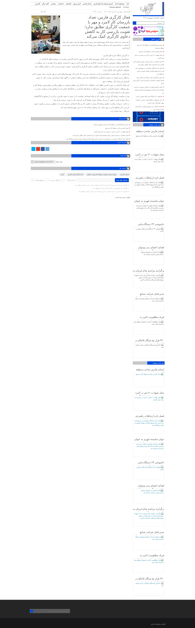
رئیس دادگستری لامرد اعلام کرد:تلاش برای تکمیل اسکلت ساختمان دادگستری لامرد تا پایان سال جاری (148, 80)
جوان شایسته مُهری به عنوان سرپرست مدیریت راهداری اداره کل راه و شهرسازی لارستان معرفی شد (149, 90)
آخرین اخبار (155, 39)
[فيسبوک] (43, 149)
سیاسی (53, 4)
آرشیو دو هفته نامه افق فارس (103, 4)
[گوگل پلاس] (38, 149)
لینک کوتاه (59, 162)
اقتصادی (68, 4)
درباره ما (126, 7)
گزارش (37, 4)
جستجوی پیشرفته (115, 7)
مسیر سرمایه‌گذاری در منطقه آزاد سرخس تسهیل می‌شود (111, 124)
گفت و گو (45, 4)
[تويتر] (33, 149)
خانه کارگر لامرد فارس (75, 174)
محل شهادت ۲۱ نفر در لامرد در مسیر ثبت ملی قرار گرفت (111, 131)
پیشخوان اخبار (119, 4)
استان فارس (87, 4)
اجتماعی (61, 4)
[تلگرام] (47, 149)
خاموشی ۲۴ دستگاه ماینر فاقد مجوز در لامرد (149, 96)
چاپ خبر (43, 11)
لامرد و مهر (77, 4)
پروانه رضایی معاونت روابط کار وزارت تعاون (101, 174)
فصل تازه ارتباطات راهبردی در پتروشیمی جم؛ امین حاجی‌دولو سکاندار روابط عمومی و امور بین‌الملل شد (97, 139)
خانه (127, 4)
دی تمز (153, 624)
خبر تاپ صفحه (154, 125)
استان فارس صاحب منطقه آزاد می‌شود (117, 128)
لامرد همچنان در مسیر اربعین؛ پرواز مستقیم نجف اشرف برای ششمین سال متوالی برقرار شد (101, 135)
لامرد (62, 174)
